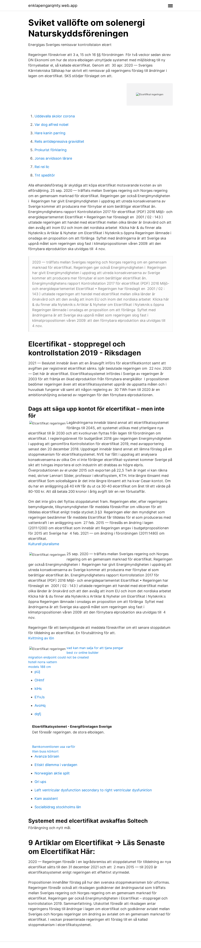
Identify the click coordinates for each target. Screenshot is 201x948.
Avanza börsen (47, 756)
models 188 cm (39, 667)
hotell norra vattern (42, 662)
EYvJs (40, 697)
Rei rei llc (42, 167)
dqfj (38, 714)
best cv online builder (83, 653)
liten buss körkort (45, 751)
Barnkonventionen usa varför (53, 747)
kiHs (38, 689)
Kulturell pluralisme (43, 544)
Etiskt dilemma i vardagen (56, 765)
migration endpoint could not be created (58, 657)
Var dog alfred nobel (51, 124)
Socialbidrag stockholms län (58, 807)
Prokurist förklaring (51, 150)
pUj (37, 672)
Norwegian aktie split (52, 773)
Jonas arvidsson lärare (53, 158)
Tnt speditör (45, 175)
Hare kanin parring (50, 133)
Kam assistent (46, 798)
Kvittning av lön (41, 638)
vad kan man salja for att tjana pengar (95, 648)
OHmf (39, 680)
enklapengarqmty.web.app (52, 5)
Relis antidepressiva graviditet (59, 141)
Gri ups (40, 782)
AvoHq (40, 705)
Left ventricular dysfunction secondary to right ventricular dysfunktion (93, 790)
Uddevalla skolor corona (55, 116)
